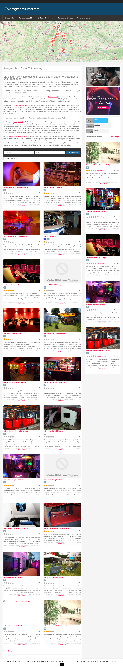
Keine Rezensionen (102, 356)
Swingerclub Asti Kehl (50, 236)
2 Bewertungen (101, 217)
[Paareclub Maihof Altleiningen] (54, 26)
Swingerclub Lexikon (84, 18)
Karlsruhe (96, 130)
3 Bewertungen (101, 170)
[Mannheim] (90, 126)
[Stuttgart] (89, 120)
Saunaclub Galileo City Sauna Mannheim (16, 187)
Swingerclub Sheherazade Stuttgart (55, 382)
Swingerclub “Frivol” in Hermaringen (16, 136)
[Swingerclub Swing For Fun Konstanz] (64, 51)
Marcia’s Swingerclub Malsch (12, 577)
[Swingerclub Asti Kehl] (52, 40)
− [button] (2, 27)
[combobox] (10, 158)
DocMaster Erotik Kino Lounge (13, 285)
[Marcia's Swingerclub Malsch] (56, 35)
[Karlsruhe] (89, 131)
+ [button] (2, 25)
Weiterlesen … (22, 205)
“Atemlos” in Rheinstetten (20, 105)
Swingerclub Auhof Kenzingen (53, 187)
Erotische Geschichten (45, 18)
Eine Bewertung (101, 263)
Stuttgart (96, 119)
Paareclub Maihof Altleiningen (53, 285)
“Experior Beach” (53, 97)
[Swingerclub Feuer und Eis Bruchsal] (58, 32)
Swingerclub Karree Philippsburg (54, 431)
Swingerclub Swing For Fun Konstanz (15, 626)
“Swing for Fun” (18, 122)
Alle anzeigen (115, 136)
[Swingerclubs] (21, 10)
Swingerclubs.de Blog (26, 18)
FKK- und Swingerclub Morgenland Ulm (15, 236)
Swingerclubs (9, 18)
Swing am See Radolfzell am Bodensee (15, 528)
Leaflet (101, 61)
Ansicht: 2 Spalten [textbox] (10, 158)
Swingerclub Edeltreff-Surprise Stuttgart (56, 626)
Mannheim (97, 125)
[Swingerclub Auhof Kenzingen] (52, 44)
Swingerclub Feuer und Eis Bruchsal (14, 382)
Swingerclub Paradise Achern (12, 333)
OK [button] (62, 664)
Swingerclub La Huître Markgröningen (15, 431)
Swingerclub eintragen (65, 18)
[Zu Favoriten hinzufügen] (39, 193)
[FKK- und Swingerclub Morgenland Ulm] (71, 42)
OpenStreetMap (113, 61)
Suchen (73, 152)
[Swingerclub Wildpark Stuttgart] (63, 37)
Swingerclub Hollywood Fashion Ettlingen (57, 528)
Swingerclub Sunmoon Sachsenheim (97, 211)
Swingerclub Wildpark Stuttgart (13, 480)
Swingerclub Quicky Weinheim (53, 480)
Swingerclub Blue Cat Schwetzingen (55, 333)
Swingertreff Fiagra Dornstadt (53, 577)
